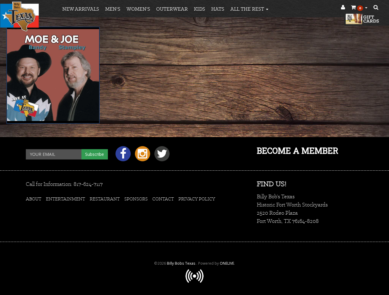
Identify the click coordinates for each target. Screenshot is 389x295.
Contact (163, 199)
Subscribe (94, 154)
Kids (199, 9)
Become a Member (297, 150)
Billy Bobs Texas (181, 263)
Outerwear (172, 9)
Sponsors (136, 199)
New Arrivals (80, 9)
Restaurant (105, 199)
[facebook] (122, 156)
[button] (359, 8)
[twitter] (160, 156)
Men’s (112, 9)
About (33, 199)
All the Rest (247, 9)
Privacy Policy (196, 199)
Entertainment (65, 199)
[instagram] (141, 156)
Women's (138, 9)
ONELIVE (227, 263)
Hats (217, 9)
